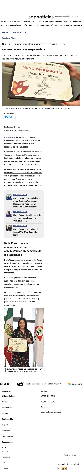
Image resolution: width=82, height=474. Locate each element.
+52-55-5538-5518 (48, 396)
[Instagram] (8, 384)
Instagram (5, 468)
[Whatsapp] (15, 117)
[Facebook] (6, 117)
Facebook (6, 457)
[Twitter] (11, 117)
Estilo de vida (48, 21)
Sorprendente (7, 436)
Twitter (4, 463)
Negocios (67, 21)
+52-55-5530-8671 (48, 402)
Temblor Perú (46, 25)
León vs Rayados (30, 25)
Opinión (39, 21)
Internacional (29, 21)
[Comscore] (75, 384)
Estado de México (9, 38)
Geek (4, 448)
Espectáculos (7, 442)
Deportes (58, 21)
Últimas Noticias (10, 21)
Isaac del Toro (62, 25)
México (20, 21)
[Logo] (41, 17)
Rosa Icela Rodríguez (11, 25)
